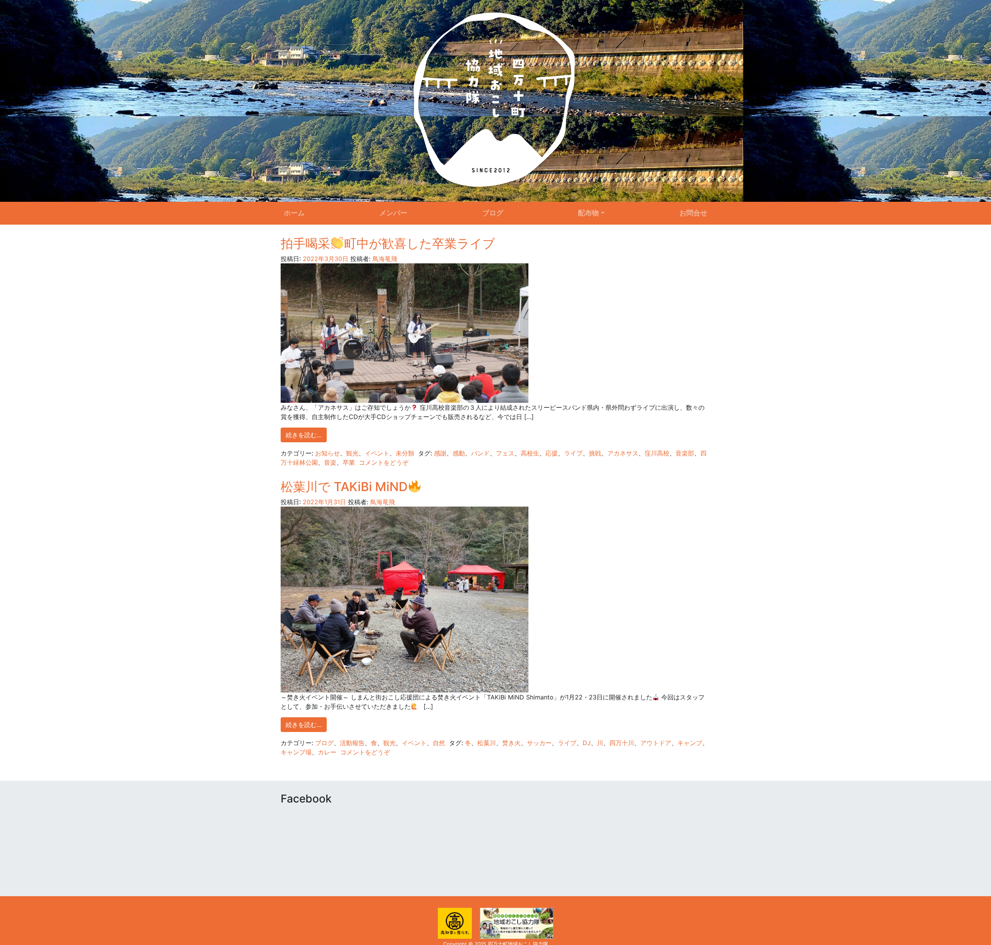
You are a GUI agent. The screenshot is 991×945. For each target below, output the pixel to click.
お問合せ (693, 213)
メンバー (393, 213)
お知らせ (327, 453)
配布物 (588, 213)
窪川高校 (657, 453)
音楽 (330, 462)
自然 (439, 743)
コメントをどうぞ (383, 462)
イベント (377, 453)
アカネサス (622, 453)
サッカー (539, 743)
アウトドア (655, 743)
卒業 (349, 462)
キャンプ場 (296, 752)
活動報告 (352, 743)
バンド (480, 453)
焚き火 (511, 743)
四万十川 (621, 743)
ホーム (294, 213)
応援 (551, 453)
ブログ (492, 213)
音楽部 (685, 453)
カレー (327, 752)
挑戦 (595, 453)
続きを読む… (304, 435)
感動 (459, 453)
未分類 (405, 453)
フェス (505, 453)
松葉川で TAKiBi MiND (344, 486)
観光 (352, 453)
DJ (587, 743)
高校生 (530, 453)
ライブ (573, 453)
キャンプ (689, 743)
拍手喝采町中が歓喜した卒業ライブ (388, 243)
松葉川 (486, 743)
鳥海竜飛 (383, 259)
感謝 (440, 453)
